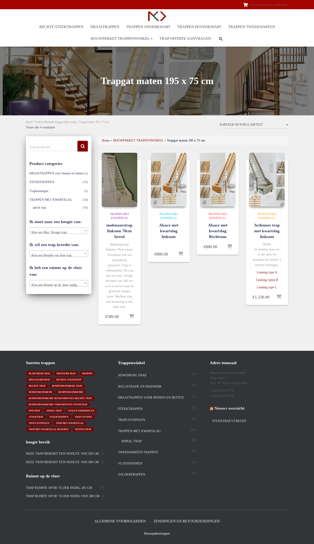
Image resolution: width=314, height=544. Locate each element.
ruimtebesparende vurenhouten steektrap (58, 404)
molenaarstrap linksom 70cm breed (119, 231)
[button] (151, 38)
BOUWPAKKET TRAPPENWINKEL (120, 38)
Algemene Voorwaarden (120, 521)
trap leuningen (39, 423)
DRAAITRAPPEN (104, 27)
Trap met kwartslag (70, 423)
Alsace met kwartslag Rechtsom (217, 231)
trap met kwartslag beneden (49, 429)
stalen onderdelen (81, 410)
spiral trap (39, 207)
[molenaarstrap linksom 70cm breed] (119, 180)
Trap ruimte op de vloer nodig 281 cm (59, 488)
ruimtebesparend (40, 392)
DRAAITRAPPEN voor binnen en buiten (56, 173)
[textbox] (59, 232)
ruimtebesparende (70, 392)
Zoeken (82, 146)
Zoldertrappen (131, 474)
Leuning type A (267, 272)
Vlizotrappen (130, 463)
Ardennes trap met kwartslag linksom (267, 231)
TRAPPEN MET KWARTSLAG (50, 199)
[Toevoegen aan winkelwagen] (131, 316)
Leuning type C (267, 287)
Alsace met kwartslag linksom (168, 231)
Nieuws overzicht (229, 408)
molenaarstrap (39, 379)
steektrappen (58, 417)
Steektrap (36, 417)
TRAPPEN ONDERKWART (148, 27)
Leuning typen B (267, 280)
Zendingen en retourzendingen (187, 521)
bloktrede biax (39, 373)
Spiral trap (54, 410)
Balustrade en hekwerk (140, 386)
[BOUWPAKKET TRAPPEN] (157, 16)
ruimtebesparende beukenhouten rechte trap (60, 398)
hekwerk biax (66, 373)
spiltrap (34, 410)
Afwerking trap (132, 375)
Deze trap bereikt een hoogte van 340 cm (62, 462)
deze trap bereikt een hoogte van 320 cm (62, 453)
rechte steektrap (68, 379)
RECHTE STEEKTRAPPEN (61, 27)
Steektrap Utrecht (229, 421)
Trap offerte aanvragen (185, 38)
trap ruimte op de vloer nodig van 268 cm (62, 496)
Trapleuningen (38, 191)
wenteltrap (83, 429)
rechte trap (37, 386)
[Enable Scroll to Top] (305, 535)
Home (29, 122)
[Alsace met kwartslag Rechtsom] (218, 180)
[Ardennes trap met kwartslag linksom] (267, 180)
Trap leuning (83, 417)
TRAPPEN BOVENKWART (199, 27)
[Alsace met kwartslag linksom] (168, 180)
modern (87, 373)
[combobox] (58, 230)
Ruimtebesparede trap (67, 386)
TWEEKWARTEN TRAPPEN (138, 452)
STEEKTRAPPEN (41, 182)
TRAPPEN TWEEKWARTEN (251, 27)
